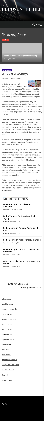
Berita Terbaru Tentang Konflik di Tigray (20, 56)
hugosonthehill (21, 9)
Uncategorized (6, 70)
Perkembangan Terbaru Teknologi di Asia (20, 229)
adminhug (5, 78)
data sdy (5, 375)
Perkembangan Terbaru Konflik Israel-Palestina (21, 250)
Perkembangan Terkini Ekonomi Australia (18, 205)
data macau (6, 355)
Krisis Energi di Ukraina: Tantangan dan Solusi (21, 262)
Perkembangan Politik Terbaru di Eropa (22, 240)
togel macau (7, 334)
